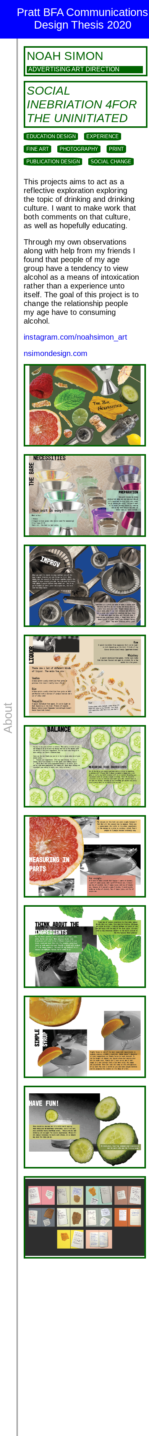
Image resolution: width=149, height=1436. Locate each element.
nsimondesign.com (55, 353)
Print (116, 149)
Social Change (111, 161)
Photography (79, 149)
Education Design (51, 136)
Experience (102, 136)
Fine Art (37, 149)
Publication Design (53, 161)
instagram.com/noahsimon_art (75, 337)
